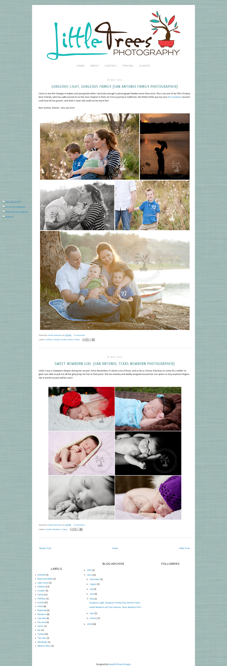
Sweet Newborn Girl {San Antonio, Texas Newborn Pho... (115, 607)
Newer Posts (45, 548)
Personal (42, 622)
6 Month (41, 575)
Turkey (77, 340)
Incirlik (63, 340)
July (92, 589)
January (94, 618)
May (92, 599)
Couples (41, 590)
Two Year (42, 638)
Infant (70, 340)
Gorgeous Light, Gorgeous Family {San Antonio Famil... (115, 603)
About (94, 65)
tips (39, 630)
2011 (89, 575)
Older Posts (184, 548)
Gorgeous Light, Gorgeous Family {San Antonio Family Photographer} (115, 86)
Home (81, 65)
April (92, 613)
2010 (89, 624)
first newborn (174, 97)
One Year (42, 618)
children (49, 340)
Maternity (42, 610)
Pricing (128, 65)
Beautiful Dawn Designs (119, 664)
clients (144, 65)
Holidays (42, 598)
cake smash (43, 583)
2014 (89, 570)
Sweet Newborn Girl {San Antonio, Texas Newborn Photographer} (115, 363)
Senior (41, 626)
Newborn (56, 530)
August (93, 584)
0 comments (79, 335)
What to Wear (44, 646)
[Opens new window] (84, 339)
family (57, 340)
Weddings (42, 642)
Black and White (45, 579)
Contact (111, 65)
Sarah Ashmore (55, 335)
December (95, 579)
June (92, 594)
